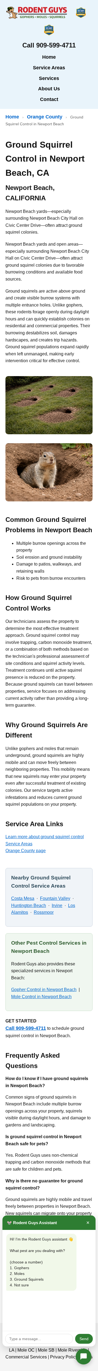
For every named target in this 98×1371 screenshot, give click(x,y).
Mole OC (26, 1350)
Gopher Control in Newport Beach (43, 989)
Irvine (57, 905)
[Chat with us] (83, 1356)
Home (49, 57)
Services (49, 78)
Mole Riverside (72, 1350)
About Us (49, 88)
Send (83, 1339)
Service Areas (49, 67)
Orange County (44, 117)
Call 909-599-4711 (25, 1028)
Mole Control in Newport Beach (41, 996)
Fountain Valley (55, 898)
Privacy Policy (64, 1357)
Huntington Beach (28, 905)
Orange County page (25, 850)
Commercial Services (26, 1357)
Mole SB (46, 1350)
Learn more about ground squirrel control (44, 836)
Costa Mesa (22, 898)
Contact (49, 99)
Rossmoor (44, 912)
